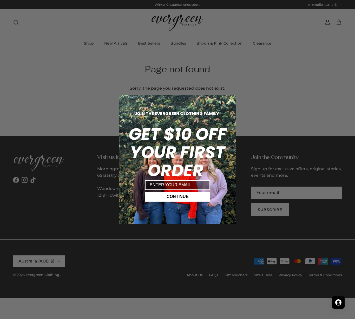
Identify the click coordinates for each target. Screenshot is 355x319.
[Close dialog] (228, 102)
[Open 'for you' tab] (338, 302)
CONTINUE (178, 196)
